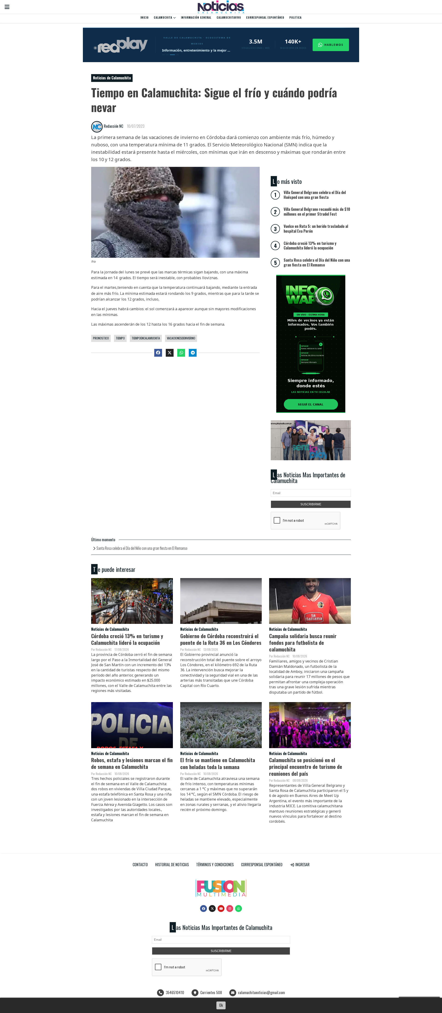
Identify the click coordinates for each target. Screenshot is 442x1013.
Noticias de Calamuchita (112, 78)
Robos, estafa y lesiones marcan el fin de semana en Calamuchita (132, 763)
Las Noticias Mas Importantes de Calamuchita (308, 477)
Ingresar (302, 864)
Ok (221, 1005)
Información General (196, 17)
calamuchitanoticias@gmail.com (261, 992)
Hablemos (333, 45)
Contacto (140, 864)
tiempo (120, 338)
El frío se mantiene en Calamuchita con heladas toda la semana (217, 763)
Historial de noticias (172, 864)
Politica (295, 17)
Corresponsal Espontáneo (265, 17)
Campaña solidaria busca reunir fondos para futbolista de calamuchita (303, 642)
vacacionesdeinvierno (181, 338)
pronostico (101, 338)
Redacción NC (113, 126)
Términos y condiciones (215, 864)
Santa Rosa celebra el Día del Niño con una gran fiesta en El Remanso (141, 548)
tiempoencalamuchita (146, 338)
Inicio (144, 17)
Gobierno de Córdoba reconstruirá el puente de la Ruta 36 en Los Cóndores (220, 639)
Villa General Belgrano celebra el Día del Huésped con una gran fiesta (315, 195)
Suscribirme (310, 504)
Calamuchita (163, 17)
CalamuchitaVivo (229, 17)
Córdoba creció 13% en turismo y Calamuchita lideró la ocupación (127, 639)
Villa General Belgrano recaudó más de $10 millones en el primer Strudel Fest (317, 211)
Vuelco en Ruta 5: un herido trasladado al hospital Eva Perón (316, 228)
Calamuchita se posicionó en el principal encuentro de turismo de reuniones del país (305, 766)
